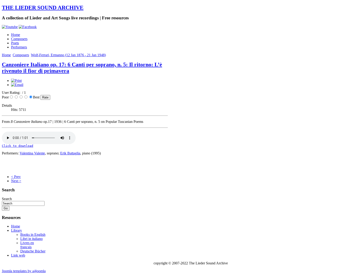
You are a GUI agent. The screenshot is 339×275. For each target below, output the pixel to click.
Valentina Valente (32, 153)
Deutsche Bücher (32, 251)
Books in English (32, 235)
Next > (16, 181)
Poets (15, 43)
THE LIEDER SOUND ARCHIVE (42, 8)
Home (15, 35)
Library (16, 230)
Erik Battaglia (70, 153)
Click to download (17, 146)
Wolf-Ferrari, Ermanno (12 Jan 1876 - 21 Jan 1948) (68, 55)
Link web (18, 255)
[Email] (17, 85)
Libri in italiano (31, 239)
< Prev (16, 177)
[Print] (16, 81)
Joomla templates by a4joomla (24, 271)
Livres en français (27, 245)
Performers (19, 47)
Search (7, 199)
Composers (19, 39)
